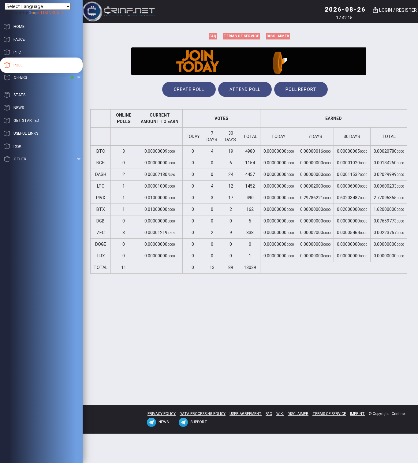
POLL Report (301, 89)
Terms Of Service (329, 414)
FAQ (212, 36)
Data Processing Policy (203, 414)
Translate (52, 12)
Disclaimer (278, 36)
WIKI (280, 414)
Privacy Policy (161, 414)
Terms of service (241, 36)
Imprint (357, 414)
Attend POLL (245, 89)
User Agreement (246, 414)
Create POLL (189, 89)
